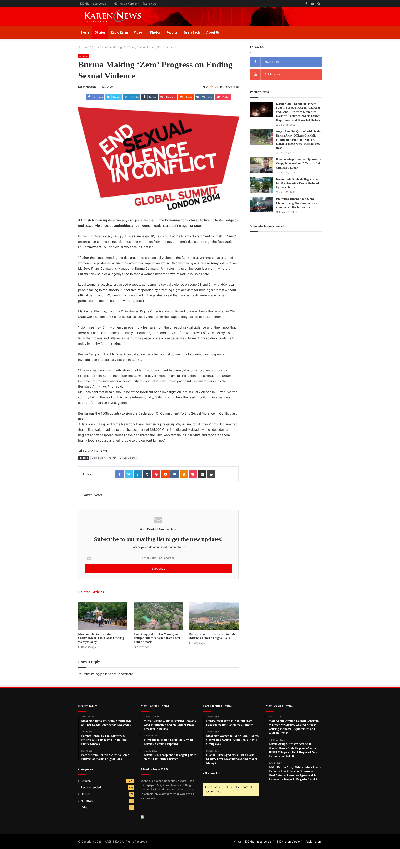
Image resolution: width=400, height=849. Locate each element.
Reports (172, 32)
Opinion (86, 794)
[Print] (211, 474)
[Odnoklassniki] (184, 474)
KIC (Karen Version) (126, 3)
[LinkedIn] (138, 474)
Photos (155, 32)
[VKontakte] (174, 474)
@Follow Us (211, 773)
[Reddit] (165, 474)
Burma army (98, 457)
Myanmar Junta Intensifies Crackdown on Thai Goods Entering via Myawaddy (101, 638)
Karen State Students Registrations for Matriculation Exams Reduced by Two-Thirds (298, 183)
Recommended (91, 787)
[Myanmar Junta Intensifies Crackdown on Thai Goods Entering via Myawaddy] (103, 616)
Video (138, 32)
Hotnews (86, 800)
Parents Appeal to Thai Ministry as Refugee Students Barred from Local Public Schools (157, 638)
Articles (96, 47)
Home (85, 32)
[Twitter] (129, 474)
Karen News (85, 86)
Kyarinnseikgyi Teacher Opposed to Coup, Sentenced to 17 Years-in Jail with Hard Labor (298, 163)
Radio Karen (150, 3)
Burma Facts (192, 32)
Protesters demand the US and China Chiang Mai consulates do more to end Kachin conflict (296, 203)
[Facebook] (119, 474)
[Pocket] (193, 474)
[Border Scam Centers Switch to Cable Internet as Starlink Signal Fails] (214, 616)
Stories (100, 32)
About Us (213, 32)
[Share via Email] (202, 474)
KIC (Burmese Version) (94, 3)
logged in (101, 674)
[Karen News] (116, 16)
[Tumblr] (147, 474)
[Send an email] (94, 86)
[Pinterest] (156, 474)
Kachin (112, 457)
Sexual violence (128, 457)
